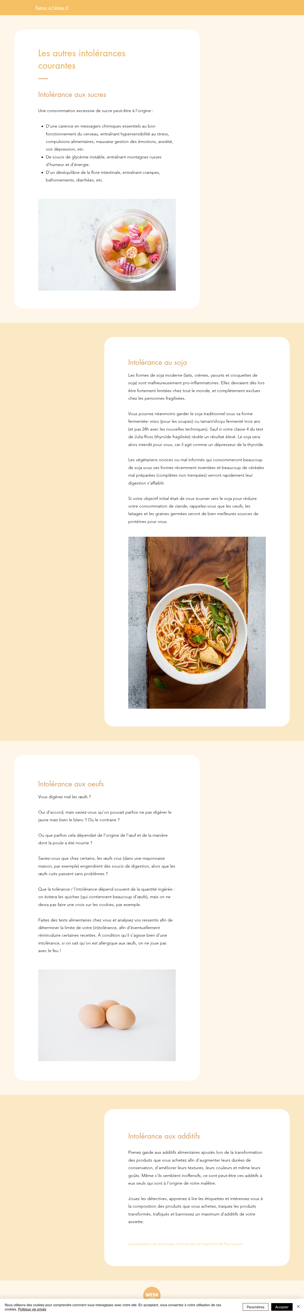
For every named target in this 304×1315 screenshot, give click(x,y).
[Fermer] (298, 1307)
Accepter (282, 1307)
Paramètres (255, 1307)
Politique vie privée (32, 1309)
